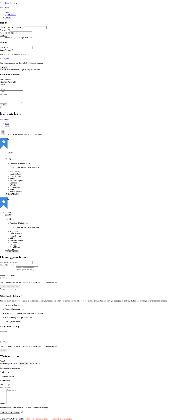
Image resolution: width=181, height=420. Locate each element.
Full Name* (5, 262)
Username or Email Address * (11, 27)
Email (2, 385)
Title (1, 387)
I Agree (6, 59)
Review (3, 404)
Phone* (3, 265)
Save (7, 126)
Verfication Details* (8, 276)
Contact (8, 17)
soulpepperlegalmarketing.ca (61, 419)
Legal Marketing (10, 14)
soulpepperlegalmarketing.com (36, 419)
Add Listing (4, 3)
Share (7, 124)
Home (7, 12)
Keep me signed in (10, 33)
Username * (4, 47)
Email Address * (6, 50)
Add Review (5, 119)
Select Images (5, 363)
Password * (4, 30)
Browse (14, 363)
